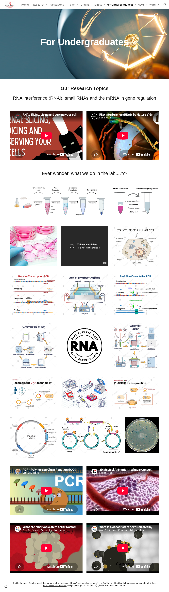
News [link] (141, 4)
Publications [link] (56, 4)
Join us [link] (98, 4)
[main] (84, 41)
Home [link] (25, 4)
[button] (165, 5)
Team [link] (71, 4)
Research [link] (38, 4)
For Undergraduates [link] (120, 4)
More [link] (152, 4)
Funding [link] (85, 4)
